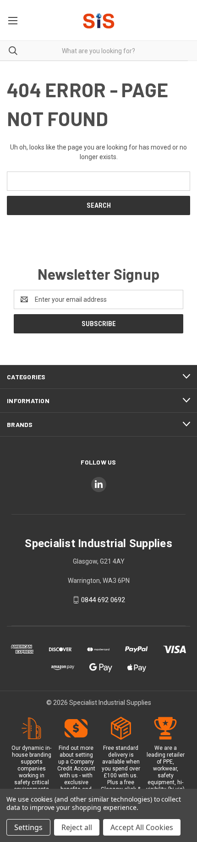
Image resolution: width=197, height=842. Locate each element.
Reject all (76, 827)
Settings (28, 827)
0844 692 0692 (103, 600)
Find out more (76, 748)
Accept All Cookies (141, 827)
